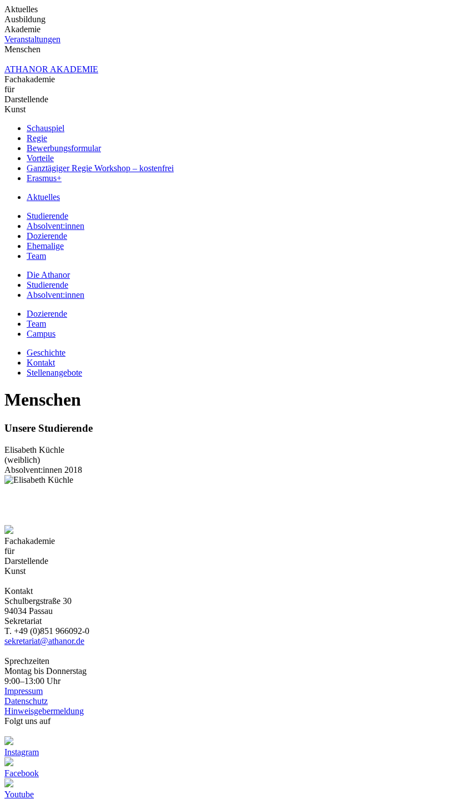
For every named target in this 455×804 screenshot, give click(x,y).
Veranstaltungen (32, 39)
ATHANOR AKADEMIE (51, 69)
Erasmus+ (44, 178)
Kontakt (41, 362)
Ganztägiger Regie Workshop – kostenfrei (100, 168)
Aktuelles (43, 197)
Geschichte (46, 352)
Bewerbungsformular (64, 148)
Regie (37, 138)
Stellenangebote (54, 372)
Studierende (47, 216)
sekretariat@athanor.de (44, 641)
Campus (41, 333)
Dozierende (47, 236)
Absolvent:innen (55, 226)
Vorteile (40, 158)
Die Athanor (48, 274)
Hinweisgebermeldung (44, 711)
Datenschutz (26, 701)
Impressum (23, 691)
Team (36, 256)
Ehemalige (45, 246)
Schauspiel (45, 128)
